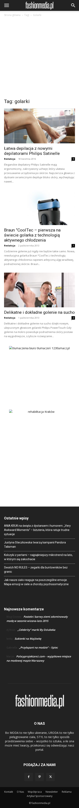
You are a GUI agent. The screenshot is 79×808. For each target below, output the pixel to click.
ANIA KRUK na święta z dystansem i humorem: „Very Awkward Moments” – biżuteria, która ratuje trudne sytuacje (37, 530)
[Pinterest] (39, 777)
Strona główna (12, 15)
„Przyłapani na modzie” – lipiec (38, 647)
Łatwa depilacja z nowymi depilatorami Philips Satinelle (32, 151)
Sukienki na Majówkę (28, 638)
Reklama (67, 791)
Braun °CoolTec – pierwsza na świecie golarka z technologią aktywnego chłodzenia (32, 235)
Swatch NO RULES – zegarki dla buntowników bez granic (36, 569)
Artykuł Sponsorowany (39, 796)
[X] (50, 777)
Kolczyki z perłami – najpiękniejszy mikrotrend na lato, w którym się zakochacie (38, 557)
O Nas (20, 791)
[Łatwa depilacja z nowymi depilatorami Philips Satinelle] (39, 125)
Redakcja (9, 158)
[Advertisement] (39, 58)
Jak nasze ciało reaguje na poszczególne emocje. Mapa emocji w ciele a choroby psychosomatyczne (36, 582)
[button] (6, 5)
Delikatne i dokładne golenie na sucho (39, 312)
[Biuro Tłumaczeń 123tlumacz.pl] (39, 371)
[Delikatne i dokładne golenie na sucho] (39, 290)
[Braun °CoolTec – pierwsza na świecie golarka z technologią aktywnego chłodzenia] (39, 207)
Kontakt (8, 791)
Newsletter (52, 791)
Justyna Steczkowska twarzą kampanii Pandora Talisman (35, 544)
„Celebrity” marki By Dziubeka (36, 630)
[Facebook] (29, 777)
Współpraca (35, 791)
